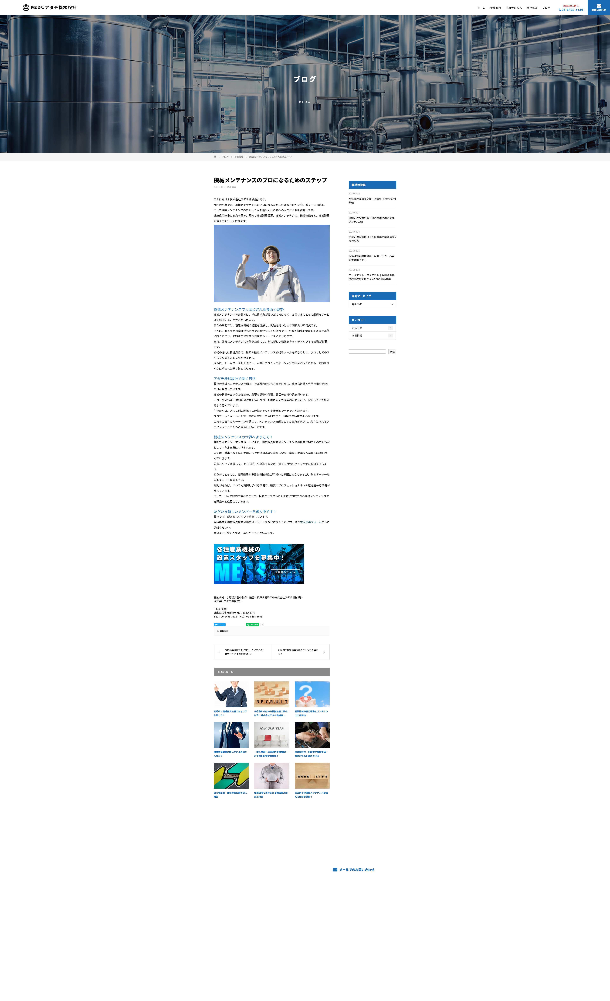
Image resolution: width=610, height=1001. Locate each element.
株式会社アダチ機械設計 (230, 907)
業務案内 (495, 7)
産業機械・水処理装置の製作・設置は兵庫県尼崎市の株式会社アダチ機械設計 (252, 965)
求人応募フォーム (311, 522)
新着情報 (231, 186)
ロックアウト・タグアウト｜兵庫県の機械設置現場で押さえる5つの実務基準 (371, 277)
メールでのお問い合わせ (356, 869)
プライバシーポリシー (383, 966)
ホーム (481, 7)
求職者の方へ (514, 7)
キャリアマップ (333, 916)
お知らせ (371, 328)
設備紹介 (292, 921)
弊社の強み (293, 916)
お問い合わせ (599, 10)
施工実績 (329, 907)
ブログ (546, 7)
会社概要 (532, 7)
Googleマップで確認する (230, 951)
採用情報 (329, 921)
